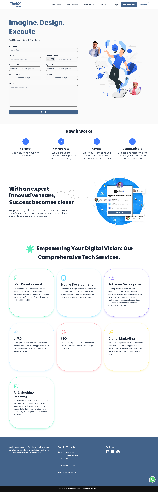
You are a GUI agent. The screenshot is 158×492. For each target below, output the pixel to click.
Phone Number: (52, 56)
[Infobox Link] (79, 466)
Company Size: (15, 74)
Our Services (72, 4)
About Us (102, 4)
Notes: (11, 83)
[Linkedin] (107, 452)
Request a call (129, 4)
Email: (11, 56)
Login (116, 4)
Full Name (13, 46)
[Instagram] (118, 452)
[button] (62, 4)
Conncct (143, 4)
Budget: (49, 74)
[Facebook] (113, 452)
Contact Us (89, 4)
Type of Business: (53, 65)
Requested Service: (16, 65)
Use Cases (56, 4)
